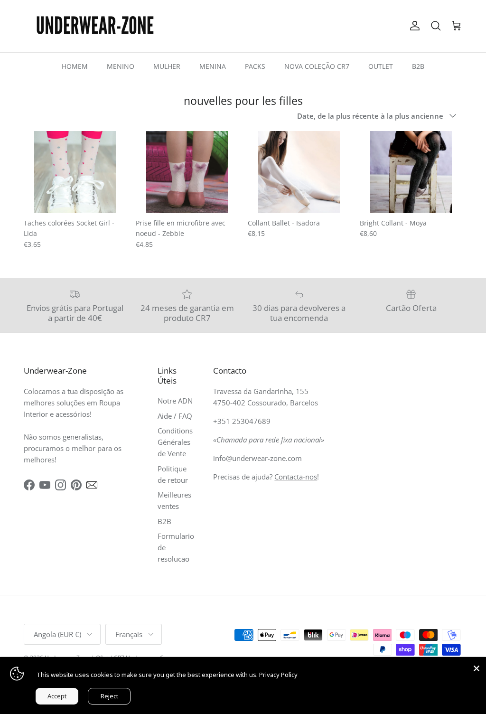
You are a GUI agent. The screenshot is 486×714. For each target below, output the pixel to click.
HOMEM (75, 66)
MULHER (166, 66)
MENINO (120, 66)
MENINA (212, 66)
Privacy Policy (278, 674)
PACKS (255, 66)
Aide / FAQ (175, 416)
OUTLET (380, 66)
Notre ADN (175, 400)
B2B (418, 66)
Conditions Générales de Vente (175, 442)
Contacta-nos (295, 476)
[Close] (476, 666)
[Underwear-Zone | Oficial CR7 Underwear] (95, 26)
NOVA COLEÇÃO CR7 (316, 66)
